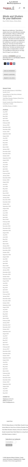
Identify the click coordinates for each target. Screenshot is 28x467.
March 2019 (6, 292)
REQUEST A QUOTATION (9, 74)
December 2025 (6, 127)
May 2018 (5, 314)
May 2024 (5, 166)
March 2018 (6, 318)
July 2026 (5, 111)
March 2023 (6, 193)
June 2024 (5, 164)
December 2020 (6, 248)
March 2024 (6, 171)
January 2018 (6, 322)
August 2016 (6, 360)
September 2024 (7, 158)
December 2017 (6, 325)
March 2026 (6, 120)
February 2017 (6, 347)
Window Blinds (17, 21)
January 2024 (6, 175)
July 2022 (5, 210)
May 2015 (5, 393)
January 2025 (6, 149)
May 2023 (5, 188)
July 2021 (5, 234)
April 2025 (5, 144)
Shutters (12, 21)
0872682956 (9, 400)
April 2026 (5, 118)
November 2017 (6, 327)
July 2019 (5, 283)
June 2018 (5, 311)
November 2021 (6, 228)
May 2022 (5, 215)
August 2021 (6, 232)
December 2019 (6, 272)
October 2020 (6, 252)
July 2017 (5, 336)
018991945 (10, 398)
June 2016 (5, 364)
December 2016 (6, 351)
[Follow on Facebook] (8, 63)
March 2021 (6, 243)
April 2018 (5, 316)
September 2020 (7, 254)
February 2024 (6, 173)
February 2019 (6, 294)
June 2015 (5, 390)
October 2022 (6, 204)
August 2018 (6, 307)
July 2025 (5, 138)
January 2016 (6, 375)
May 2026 (5, 116)
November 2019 (6, 274)
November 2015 (6, 379)
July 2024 (5, 162)
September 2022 (7, 206)
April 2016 (5, 368)
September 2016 (7, 357)
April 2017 (5, 342)
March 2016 (6, 371)
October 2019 (6, 276)
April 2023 (5, 191)
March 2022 (6, 219)
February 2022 (6, 221)
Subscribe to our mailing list (13, 439)
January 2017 (6, 349)
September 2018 (7, 305)
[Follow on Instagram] (14, 63)
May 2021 (5, 239)
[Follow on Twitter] (5, 63)
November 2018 (6, 300)
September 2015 (7, 384)
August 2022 (6, 208)
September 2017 (7, 331)
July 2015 (5, 388)
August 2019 (6, 281)
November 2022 (6, 202)
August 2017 (6, 333)
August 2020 (6, 256)
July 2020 (5, 259)
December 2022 (6, 199)
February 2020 (6, 267)
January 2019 (6, 296)
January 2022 (6, 224)
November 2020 (6, 250)
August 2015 (6, 386)
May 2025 (5, 142)
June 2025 (5, 140)
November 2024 (6, 153)
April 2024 (5, 169)
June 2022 (5, 213)
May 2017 (5, 340)
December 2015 (6, 377)
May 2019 (5, 287)
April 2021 (5, 241)
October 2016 (6, 355)
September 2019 (7, 278)
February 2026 (6, 122)
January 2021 (6, 245)
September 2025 (7, 133)
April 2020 (5, 263)
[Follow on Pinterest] (11, 63)
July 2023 (5, 184)
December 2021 (6, 226)
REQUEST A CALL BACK (9, 78)
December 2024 (6, 151)
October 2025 (6, 131)
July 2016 (5, 362)
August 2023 (6, 182)
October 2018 (6, 303)
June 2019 (5, 285)
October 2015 (6, 382)
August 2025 (6, 136)
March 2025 (6, 147)
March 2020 (6, 265)
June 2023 (5, 186)
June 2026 (5, 114)
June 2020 (5, 261)
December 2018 (6, 298)
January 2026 (6, 125)
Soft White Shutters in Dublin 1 (10, 106)
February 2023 (6, 195)
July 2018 (5, 309)
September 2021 (7, 230)
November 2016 (6, 353)
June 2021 (5, 237)
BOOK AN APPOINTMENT (9, 70)
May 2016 (5, 366)
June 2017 (5, 338)
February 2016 (6, 373)
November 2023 (6, 177)
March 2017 (6, 344)
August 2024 (6, 160)
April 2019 (5, 289)
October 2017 (6, 329)
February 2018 (6, 320)
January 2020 (6, 270)
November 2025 (6, 129)
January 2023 (6, 197)
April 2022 (5, 217)
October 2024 (6, 155)
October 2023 (6, 180)
